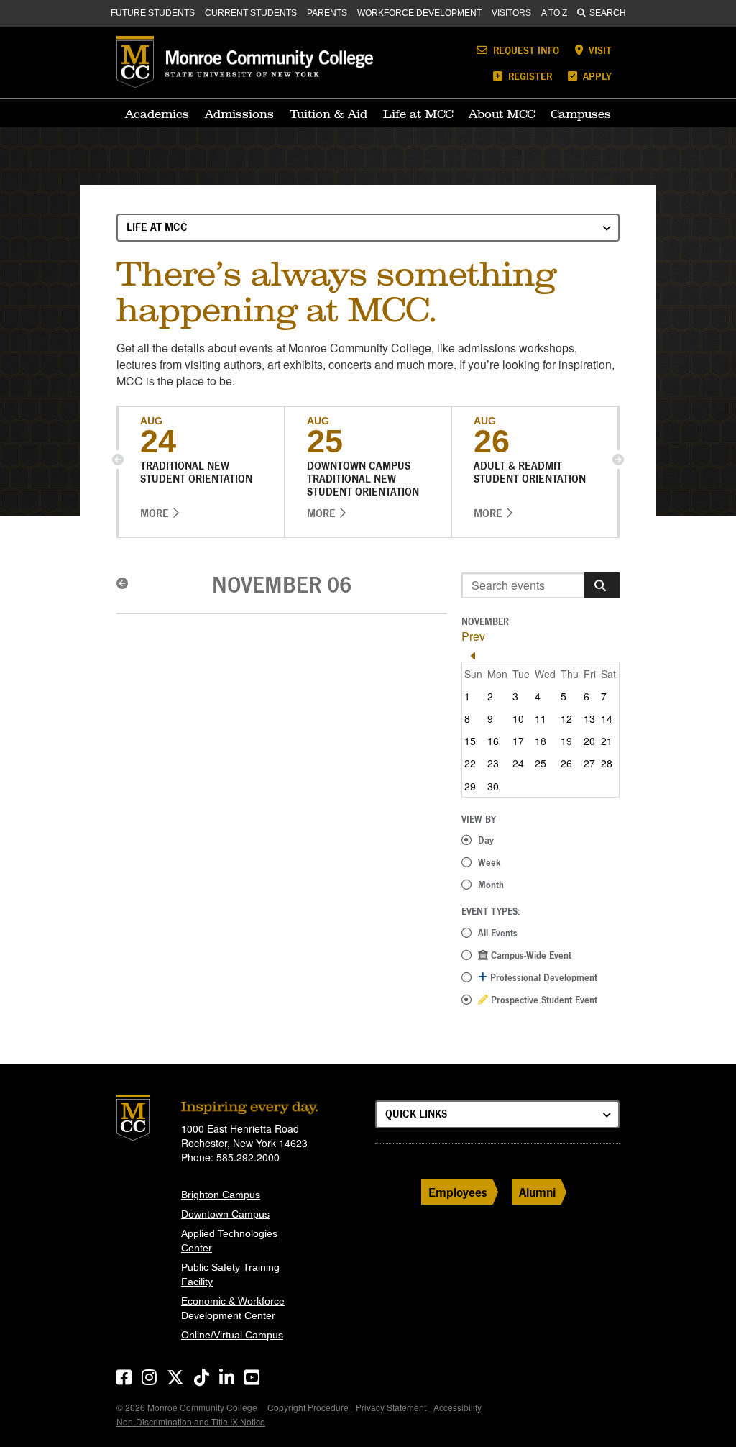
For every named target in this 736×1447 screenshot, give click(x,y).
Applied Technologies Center (229, 1241)
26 (566, 763)
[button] (118, 459)
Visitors (511, 13)
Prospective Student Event (542, 999)
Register (528, 76)
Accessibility (457, 1407)
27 (589, 763)
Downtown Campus (225, 1214)
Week (489, 862)
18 (540, 741)
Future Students (153, 13)
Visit (599, 50)
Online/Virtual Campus (232, 1335)
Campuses (581, 113)
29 (470, 786)
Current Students (251, 13)
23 (493, 763)
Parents (327, 13)
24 (518, 763)
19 (566, 741)
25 (540, 763)
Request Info (524, 50)
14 (606, 718)
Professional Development (542, 977)
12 (566, 718)
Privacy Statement (391, 1407)
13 (589, 718)
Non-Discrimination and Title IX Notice (190, 1421)
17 (518, 741)
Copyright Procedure (308, 1407)
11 (540, 718)
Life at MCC (418, 113)
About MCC (502, 113)
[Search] (602, 585)
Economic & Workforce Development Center (233, 1308)
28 (606, 763)
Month (491, 884)
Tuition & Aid (328, 113)
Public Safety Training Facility (230, 1274)
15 (470, 741)
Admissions (239, 113)
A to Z (554, 13)
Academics (157, 113)
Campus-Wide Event (529, 955)
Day (486, 840)
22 (470, 763)
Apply (596, 76)
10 (518, 718)
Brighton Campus (220, 1194)
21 (606, 741)
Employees (457, 1192)
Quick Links (416, 1113)
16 (493, 741)
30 (493, 786)
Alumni (537, 1192)
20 (589, 741)
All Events (498, 933)
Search (607, 13)
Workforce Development (419, 13)
